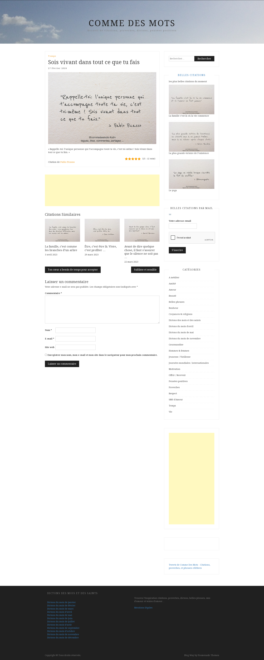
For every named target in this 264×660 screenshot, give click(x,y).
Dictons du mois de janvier (61, 602)
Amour (172, 290)
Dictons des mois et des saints (185, 320)
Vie (170, 412)
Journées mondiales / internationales (189, 363)
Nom (48, 330)
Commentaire (53, 293)
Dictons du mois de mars (60, 609)
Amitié (172, 283)
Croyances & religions (180, 314)
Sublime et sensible (145, 269)
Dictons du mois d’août (59, 625)
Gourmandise (176, 344)
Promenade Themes (208, 655)
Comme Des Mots (132, 23)
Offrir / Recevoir (177, 375)
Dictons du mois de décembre (63, 637)
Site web (49, 347)
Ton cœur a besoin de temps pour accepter (73, 269)
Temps (52, 56)
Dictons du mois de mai (181, 332)
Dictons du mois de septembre (63, 628)
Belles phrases (176, 302)
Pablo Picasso (67, 162)
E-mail (49, 338)
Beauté (172, 296)
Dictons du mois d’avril (59, 612)
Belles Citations (191, 75)
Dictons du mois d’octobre (61, 631)
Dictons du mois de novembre (185, 338)
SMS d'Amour (176, 399)
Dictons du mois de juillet (61, 621)
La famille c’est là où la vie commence (189, 116)
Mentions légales (143, 607)
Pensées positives (178, 381)
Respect (173, 393)
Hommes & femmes (179, 351)
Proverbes (174, 387)
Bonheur (173, 308)
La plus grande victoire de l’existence (189, 153)
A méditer (174, 277)
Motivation (174, 369)
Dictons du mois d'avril (181, 326)
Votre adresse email (180, 221)
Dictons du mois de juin (60, 618)
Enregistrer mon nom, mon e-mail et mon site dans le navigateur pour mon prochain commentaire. (103, 355)
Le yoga (173, 190)
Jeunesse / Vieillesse (180, 357)
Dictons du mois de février (61, 605)
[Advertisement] (102, 190)
